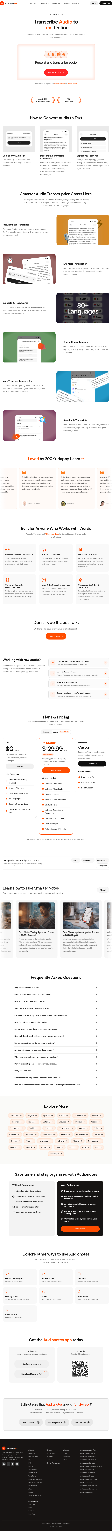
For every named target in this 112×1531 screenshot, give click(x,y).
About (30, 1489)
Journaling (49, 1456)
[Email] (12, 1464)
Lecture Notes (50, 1453)
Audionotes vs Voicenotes (88, 1456)
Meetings (49, 1450)
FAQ (29, 1463)
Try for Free (106, 3)
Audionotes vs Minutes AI (88, 1460)
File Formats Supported (35, 1482)
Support (30, 1492)
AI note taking (93, 1191)
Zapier (65, 1460)
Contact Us (92, 763)
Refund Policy (66, 1523)
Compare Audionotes (87, 1447)
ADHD (48, 1460)
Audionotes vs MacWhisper (88, 1479)
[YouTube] (17, 1464)
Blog (29, 1460)
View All (103, 890)
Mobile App (31, 1453)
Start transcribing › (56, 636)
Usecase (43, 3)
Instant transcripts (72, 1211)
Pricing (67, 3)
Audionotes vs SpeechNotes (88, 1486)
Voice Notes (32, 1476)
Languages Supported (35, 1479)
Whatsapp (66, 1450)
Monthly (46, 732)
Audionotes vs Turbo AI (87, 1492)
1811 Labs (31, 1504)
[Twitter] (4, 1464)
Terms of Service (59, 83)
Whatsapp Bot (32, 1486)
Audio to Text (32, 1469)
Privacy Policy (72, 83)
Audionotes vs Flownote (87, 1473)
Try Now (19, 766)
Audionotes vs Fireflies (87, 1469)
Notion (65, 1453)
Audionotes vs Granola (87, 1476)
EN (93, 3)
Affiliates (31, 1450)
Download (76, 3)
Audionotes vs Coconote (87, 1463)
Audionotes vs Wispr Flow (88, 1450)
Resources (56, 3)
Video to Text (32, 1473)
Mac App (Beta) (33, 1456)
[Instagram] (8, 1464)
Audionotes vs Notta (86, 1482)
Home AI (31, 1508)
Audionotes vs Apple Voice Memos (91, 1466)
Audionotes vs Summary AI (88, 1489)
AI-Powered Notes (52, 534)
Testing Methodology (34, 1495)
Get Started (56, 770)
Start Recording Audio (56, 72)
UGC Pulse (31, 1514)
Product (33, 3)
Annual (60, 732)
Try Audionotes (80, 1229)
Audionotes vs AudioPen (87, 1453)
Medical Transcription (53, 1463)
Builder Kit (31, 1511)
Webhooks (66, 1456)
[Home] (50, 14)
